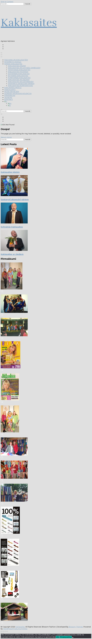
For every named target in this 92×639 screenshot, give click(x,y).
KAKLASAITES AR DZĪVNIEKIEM (21, 82)
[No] (72, 637)
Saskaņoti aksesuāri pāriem (15, 199)
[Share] (3, 631)
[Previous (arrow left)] (1, 633)
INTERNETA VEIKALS (12, 62)
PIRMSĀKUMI (9, 96)
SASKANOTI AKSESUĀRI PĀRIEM (21, 84)
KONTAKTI (8, 99)
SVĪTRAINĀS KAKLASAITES (19, 74)
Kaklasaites (29, 22)
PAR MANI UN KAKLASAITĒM (16, 60)
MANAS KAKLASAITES (13, 64)
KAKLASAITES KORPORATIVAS (20, 86)
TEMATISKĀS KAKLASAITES (19, 70)
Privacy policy (65, 637)
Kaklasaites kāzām (10, 172)
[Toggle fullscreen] (5, 631)
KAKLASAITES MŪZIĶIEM (18, 72)
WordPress (7, 629)
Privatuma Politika (19, 629)
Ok (57, 637)
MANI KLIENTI (10, 90)
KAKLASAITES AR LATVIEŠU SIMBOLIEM (24, 68)
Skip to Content (7, 2)
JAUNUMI (8, 97)
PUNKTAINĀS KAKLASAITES (19, 78)
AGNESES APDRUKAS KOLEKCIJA (18, 94)
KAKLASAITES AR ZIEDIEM (18, 80)
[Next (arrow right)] (3, 633)
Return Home (6, 137)
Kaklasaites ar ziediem (12, 254)
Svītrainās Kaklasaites (12, 227)
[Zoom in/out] (7, 631)
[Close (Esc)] (1, 631)
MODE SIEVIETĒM (11, 92)
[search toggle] (1, 109)
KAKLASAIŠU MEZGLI (12, 88)
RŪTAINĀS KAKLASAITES (18, 76)
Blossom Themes (75, 627)
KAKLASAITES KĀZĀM (17, 66)
